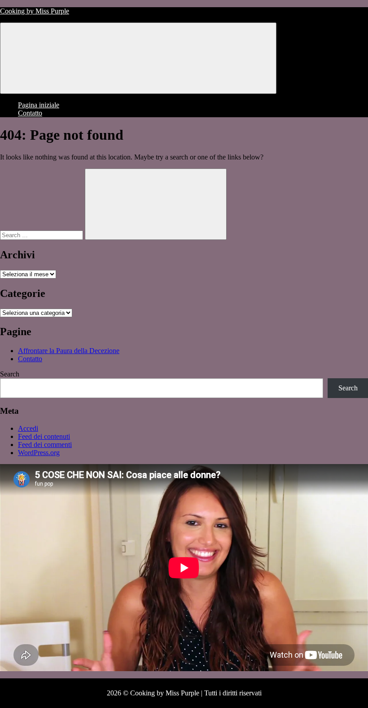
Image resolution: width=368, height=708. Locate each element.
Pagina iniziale (38, 105)
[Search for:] (42, 235)
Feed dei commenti (45, 444)
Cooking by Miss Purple (34, 11)
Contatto (30, 113)
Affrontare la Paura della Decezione (68, 350)
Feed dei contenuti (44, 436)
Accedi (28, 428)
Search (9, 374)
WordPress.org (39, 452)
